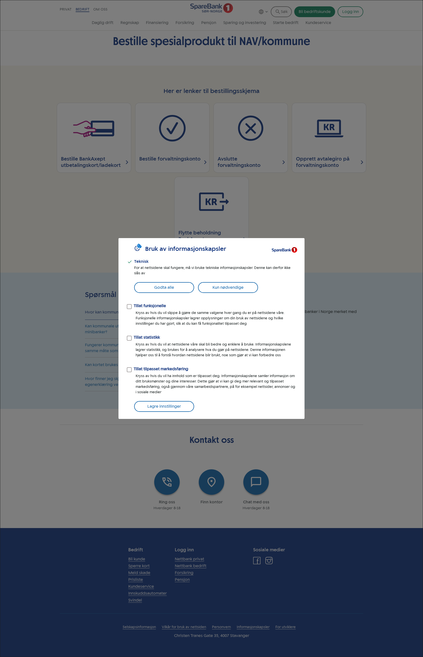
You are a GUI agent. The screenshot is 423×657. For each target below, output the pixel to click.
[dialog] (211, 328)
